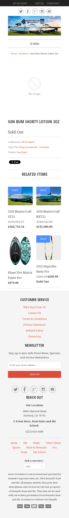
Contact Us (34, 313)
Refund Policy (34, 330)
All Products (27, 142)
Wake (36, 443)
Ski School (39, 452)
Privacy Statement (34, 324)
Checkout (53, 3)
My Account (20, 3)
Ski (25, 443)
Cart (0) (39, 3)
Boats (14, 443)
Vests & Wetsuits (36, 447)
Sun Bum (22, 152)
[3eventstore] (34, 26)
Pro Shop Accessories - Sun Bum (32, 147)
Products (23, 53)
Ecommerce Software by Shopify (39, 499)
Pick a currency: (34, 460)
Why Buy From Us (34, 307)
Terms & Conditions (34, 318)
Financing (34, 336)
